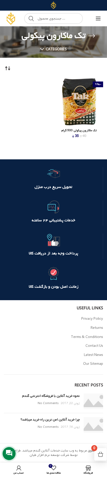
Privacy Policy (92, 319)
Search (31, 18)
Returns (97, 328)
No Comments (48, 403)
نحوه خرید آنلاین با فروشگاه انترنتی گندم (51, 396)
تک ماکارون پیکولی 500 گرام (79, 131)
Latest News (93, 355)
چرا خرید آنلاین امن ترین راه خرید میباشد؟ (50, 419)
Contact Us (94, 346)
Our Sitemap (93, 364)
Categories (56, 49)
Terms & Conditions (87, 337)
